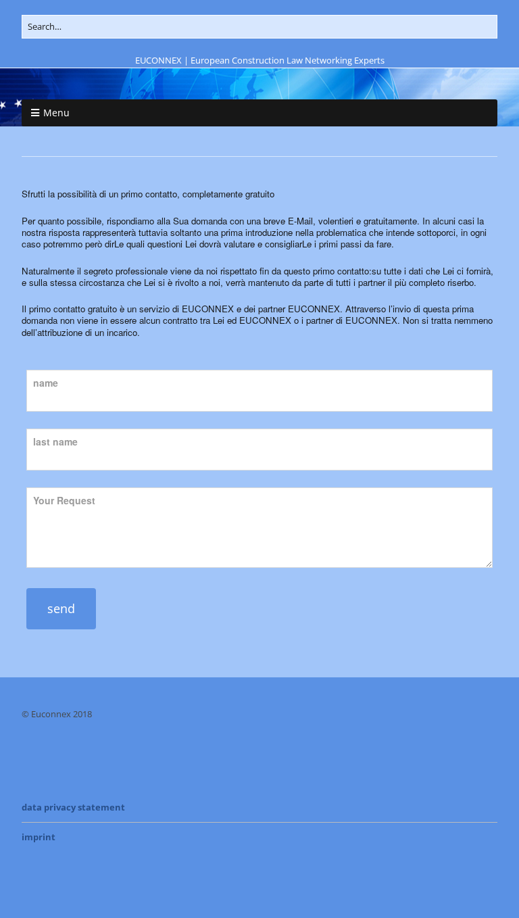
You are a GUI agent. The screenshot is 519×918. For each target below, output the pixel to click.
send (61, 608)
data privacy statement (73, 807)
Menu (56, 112)
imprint (38, 837)
